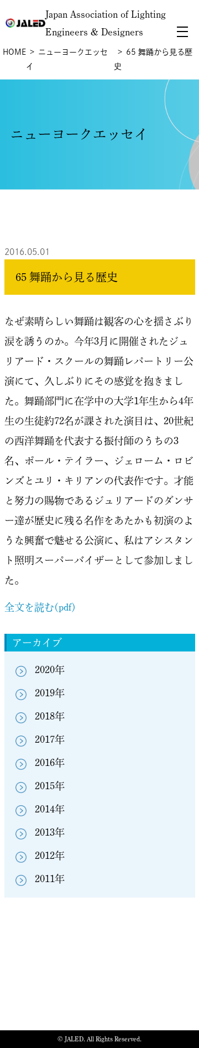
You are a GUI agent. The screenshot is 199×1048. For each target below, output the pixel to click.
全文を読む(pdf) (40, 607)
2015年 (50, 786)
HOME (14, 52)
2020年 (50, 670)
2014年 (50, 809)
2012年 (50, 856)
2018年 (50, 716)
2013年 (50, 832)
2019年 (50, 693)
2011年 (50, 879)
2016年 (50, 763)
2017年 (50, 739)
